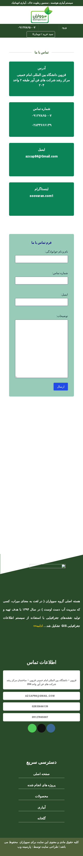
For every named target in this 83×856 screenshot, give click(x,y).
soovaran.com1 (41, 196)
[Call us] (44, 27)
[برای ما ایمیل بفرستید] (49, 27)
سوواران (25, 842)
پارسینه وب (25, 847)
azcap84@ (33, 156)
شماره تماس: (60, 273)
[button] (77, 15)
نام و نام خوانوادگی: (56, 251)
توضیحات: (62, 316)
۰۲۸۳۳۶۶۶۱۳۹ (42, 125)
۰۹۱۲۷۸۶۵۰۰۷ (26, 27)
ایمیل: (64, 294)
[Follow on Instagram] (54, 27)
